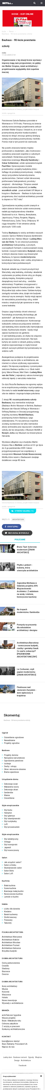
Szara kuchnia (10, 888)
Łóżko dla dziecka (12, 909)
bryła (4, 31)
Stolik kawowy (10, 917)
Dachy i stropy (10, 766)
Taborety (8, 923)
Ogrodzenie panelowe (13, 760)
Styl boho (8, 810)
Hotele (5, 997)
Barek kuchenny (11, 914)
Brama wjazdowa (11, 772)
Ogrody (31, 1057)
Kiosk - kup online (22, 14)
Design (17, 1060)
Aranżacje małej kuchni (14, 891)
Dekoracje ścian (11, 784)
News (11, 31)
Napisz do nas (8, 1047)
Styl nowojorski (10, 844)
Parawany (8, 920)
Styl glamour (9, 816)
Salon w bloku (10, 865)
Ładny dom (7, 1057)
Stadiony (6, 968)
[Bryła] (7, 3)
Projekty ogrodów (12, 743)
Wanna (7, 795)
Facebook (22, 1065)
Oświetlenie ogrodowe (14, 737)
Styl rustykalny (10, 821)
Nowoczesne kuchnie (13, 894)
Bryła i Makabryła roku (11, 1020)
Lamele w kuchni (11, 897)
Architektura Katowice (11, 948)
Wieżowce (6, 994)
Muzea (5, 989)
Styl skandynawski (12, 818)
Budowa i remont (20, 1057)
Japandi (7, 847)
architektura (18, 519)
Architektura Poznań (11, 945)
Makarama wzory (11, 787)
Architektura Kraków (10, 940)
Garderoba (8, 792)
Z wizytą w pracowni (11, 1026)
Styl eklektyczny (11, 839)
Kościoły (5, 992)
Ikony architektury (9, 986)
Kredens (7, 911)
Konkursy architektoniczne (13, 1029)
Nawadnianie (9, 740)
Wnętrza (38, 1057)
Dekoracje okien (11, 789)
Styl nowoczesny (11, 850)
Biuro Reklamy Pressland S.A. (15, 1044)
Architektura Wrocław (11, 942)
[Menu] (41, 3)
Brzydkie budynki (9, 951)
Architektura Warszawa (12, 937)
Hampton (8, 813)
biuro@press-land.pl (11, 1041)
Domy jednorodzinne (11, 963)
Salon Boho (9, 871)
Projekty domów (11, 755)
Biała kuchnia (9, 885)
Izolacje (7, 763)
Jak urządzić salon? (13, 862)
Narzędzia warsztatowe (14, 758)
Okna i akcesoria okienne (15, 769)
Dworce (5, 974)
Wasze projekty (9, 1018)
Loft (6, 824)
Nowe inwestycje (9, 1000)
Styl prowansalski (12, 827)
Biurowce (6, 971)
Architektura (26, 1060)
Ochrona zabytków (10, 1023)
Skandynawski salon (13, 868)
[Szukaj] (34, 3)
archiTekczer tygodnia (11, 1015)
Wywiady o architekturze (12, 1003)
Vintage (7, 842)
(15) (24, 511)
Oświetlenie (9, 798)
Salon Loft (8, 873)
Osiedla (5, 966)
